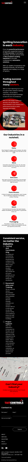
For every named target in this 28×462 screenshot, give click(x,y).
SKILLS (3, 441)
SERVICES (4, 436)
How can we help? (6, 418)
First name (4, 412)
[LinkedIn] (2, 448)
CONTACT (4, 444)
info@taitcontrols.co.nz (7, 454)
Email (14, 412)
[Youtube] (6, 448)
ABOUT (3, 434)
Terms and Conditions (6, 457)
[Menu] (25, 2)
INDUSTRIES (4, 439)
